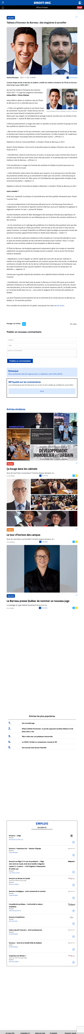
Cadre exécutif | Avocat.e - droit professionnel (25, 930)
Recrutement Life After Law (16, 840)
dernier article (59, 305)
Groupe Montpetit (13, 852)
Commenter (45, 476)
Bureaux (10, 464)
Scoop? (80, 7)
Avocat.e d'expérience (16, 917)
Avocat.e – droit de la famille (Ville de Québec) (25, 943)
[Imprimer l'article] (76, 475)
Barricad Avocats (13, 921)
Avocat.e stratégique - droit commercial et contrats (27, 891)
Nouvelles (11, 18)
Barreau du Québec (14, 884)
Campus (10, 530)
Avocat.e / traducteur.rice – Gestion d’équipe (25, 848)
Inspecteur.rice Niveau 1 (17, 955)
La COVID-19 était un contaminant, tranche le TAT (39, 742)
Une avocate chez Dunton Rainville (34, 747)
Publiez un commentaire (20, 360)
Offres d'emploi (42, 7)
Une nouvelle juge (28, 723)
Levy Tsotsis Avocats (14, 873)
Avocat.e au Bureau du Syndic (19, 878)
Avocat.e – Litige (15, 835)
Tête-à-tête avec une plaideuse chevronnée (37, 736)
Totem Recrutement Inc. (15, 911)
